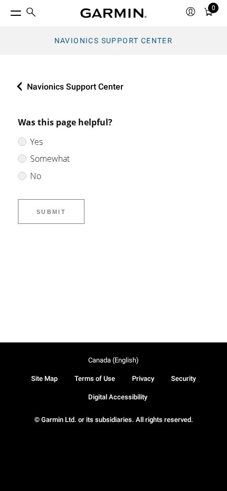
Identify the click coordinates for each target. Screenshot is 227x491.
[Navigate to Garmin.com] (113, 13)
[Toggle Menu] (6, 10)
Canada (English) (113, 360)
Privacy (143, 378)
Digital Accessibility (117, 397)
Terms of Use (94, 378)
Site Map (44, 378)
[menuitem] (31, 13)
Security (183, 378)
